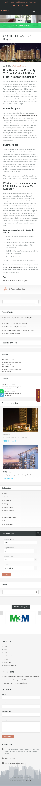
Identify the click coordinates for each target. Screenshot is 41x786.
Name (4, 694)
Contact (6, 659)
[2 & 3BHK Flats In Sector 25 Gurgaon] (20, 52)
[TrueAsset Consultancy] (6, 10)
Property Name (9, 539)
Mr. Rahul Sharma (8, 367)
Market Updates (9, 510)
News (5, 652)
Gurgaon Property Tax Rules (12, 333)
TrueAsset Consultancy (13, 267)
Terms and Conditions (10, 665)
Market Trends (8, 507)
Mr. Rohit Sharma (8, 360)
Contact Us (38, 395)
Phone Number (6, 711)
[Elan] (20, 617)
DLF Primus (6, 435)
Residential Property (19, 66)
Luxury (6, 504)
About (5, 649)
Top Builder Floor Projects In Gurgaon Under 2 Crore (19, 330)
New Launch (7, 514)
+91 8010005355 (6, 364)
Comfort (6, 497)
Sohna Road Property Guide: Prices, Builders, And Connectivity (21, 676)
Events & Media (8, 656)
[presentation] (1, 613)
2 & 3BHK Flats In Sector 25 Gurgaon (16, 281)
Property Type (8, 556)
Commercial (7, 500)
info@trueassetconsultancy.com (11, 362)
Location (6, 565)
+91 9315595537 (6, 371)
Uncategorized (8, 524)
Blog (5, 493)
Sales (5, 521)
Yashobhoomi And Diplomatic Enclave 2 (15, 327)
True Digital (27, 780)
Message (5, 720)
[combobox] (20, 551)
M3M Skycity (7, 472)
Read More (24, 438)
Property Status (9, 548)
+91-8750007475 (10, 758)
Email (3, 703)
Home (5, 646)
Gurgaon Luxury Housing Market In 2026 (15, 323)
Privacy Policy (7, 662)
